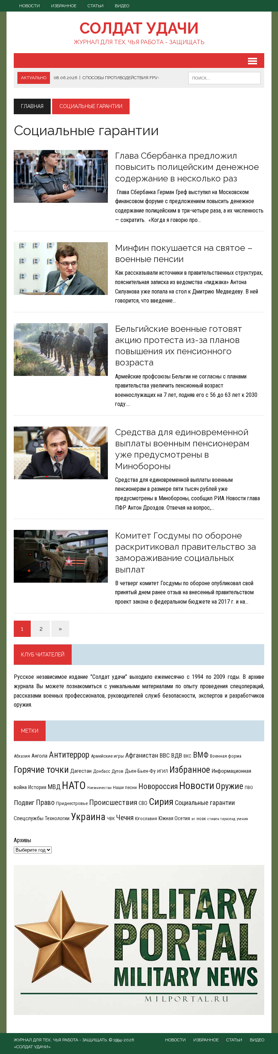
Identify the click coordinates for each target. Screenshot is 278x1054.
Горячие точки (41, 769)
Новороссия (158, 786)
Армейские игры (107, 756)
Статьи (96, 5)
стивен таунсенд (221, 819)
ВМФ (200, 754)
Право (45, 802)
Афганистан (141, 755)
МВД (54, 786)
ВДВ (176, 755)
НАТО (74, 785)
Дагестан (81, 771)
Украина (88, 817)
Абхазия (22, 756)
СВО (143, 803)
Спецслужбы (28, 818)
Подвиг (24, 802)
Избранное (63, 5)
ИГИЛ (162, 771)
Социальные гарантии (205, 803)
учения (242, 819)
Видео (122, 5)
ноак (201, 818)
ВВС (165, 755)
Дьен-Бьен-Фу (140, 771)
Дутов (117, 771)
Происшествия (113, 802)
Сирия (161, 801)
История (37, 787)
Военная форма (225, 756)
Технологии (57, 818)
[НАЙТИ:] (224, 77)
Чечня (125, 818)
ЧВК (111, 818)
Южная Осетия (174, 818)
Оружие (229, 786)
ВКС (187, 756)
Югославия (146, 818)
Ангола (39, 756)
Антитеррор (69, 755)
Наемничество (99, 787)
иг (193, 819)
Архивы (22, 840)
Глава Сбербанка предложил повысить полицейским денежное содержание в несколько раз (187, 166)
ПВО (249, 787)
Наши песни (125, 787)
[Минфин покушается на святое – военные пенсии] (61, 290)
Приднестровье (72, 803)
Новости (29, 5)
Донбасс (101, 771)
